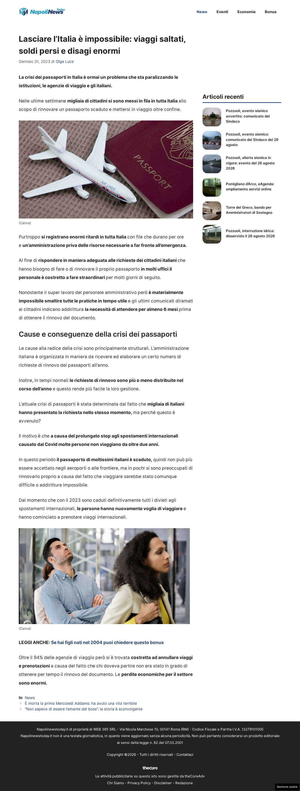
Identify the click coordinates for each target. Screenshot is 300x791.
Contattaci (184, 754)
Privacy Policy (139, 783)
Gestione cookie (287, 786)
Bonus (271, 11)
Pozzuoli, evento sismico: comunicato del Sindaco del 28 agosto (252, 139)
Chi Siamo (115, 783)
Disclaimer (163, 783)
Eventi (222, 11)
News (202, 11)
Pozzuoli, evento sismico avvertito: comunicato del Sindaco (248, 116)
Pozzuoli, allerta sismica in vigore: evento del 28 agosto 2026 (250, 162)
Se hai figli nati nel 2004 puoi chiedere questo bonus (107, 642)
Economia (246, 11)
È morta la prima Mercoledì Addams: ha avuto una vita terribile (81, 703)
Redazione (184, 783)
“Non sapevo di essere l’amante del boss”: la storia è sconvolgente (83, 709)
